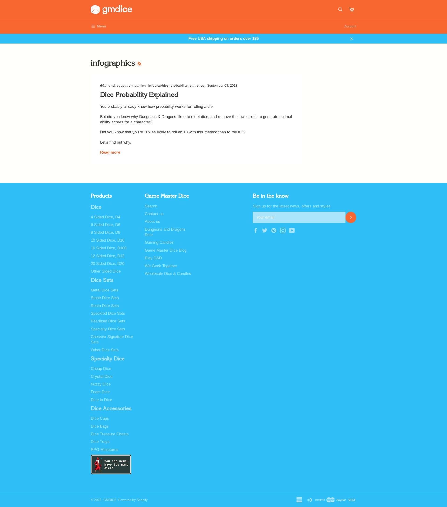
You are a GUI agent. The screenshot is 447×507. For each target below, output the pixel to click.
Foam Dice (100, 392)
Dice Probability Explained (139, 94)
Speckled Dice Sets (108, 313)
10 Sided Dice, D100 (108, 248)
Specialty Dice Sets (108, 329)
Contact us (154, 214)
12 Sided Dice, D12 (107, 256)
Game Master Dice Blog (165, 250)
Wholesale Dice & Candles (168, 273)
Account (350, 26)
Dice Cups (100, 418)
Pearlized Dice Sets (108, 321)
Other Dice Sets (105, 350)
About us (152, 221)
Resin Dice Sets (105, 306)
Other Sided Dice (106, 271)
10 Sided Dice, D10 (107, 240)
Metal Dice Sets (105, 290)
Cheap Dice (101, 368)
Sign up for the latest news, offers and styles (292, 206)
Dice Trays (100, 441)
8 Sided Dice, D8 (105, 232)
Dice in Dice (101, 400)
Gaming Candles (159, 242)
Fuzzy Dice (101, 384)
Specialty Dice (108, 359)
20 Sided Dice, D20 (107, 263)
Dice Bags (100, 426)
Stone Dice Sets (105, 298)
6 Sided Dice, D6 (105, 225)
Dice (96, 207)
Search (151, 206)
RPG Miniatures (105, 449)
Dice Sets (102, 280)
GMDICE (109, 500)
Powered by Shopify (133, 500)
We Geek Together (161, 266)
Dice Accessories (111, 408)
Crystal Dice (101, 376)
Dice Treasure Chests (110, 434)
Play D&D (153, 258)
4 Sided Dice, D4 (105, 217)
